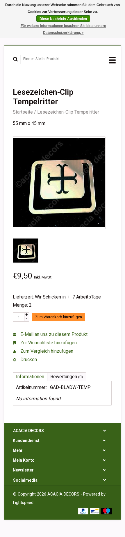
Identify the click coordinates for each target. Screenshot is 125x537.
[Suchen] (15, 59)
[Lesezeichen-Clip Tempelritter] (59, 183)
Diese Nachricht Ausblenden (63, 19)
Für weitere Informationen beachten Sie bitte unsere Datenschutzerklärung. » (63, 29)
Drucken (28, 359)
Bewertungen (66, 376)
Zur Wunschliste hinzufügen (48, 342)
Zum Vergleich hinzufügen (46, 351)
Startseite (23, 112)
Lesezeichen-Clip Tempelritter (68, 112)
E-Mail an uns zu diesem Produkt (53, 334)
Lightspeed (23, 502)
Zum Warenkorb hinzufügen (58, 317)
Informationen (30, 376)
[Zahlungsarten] (84, 511)
